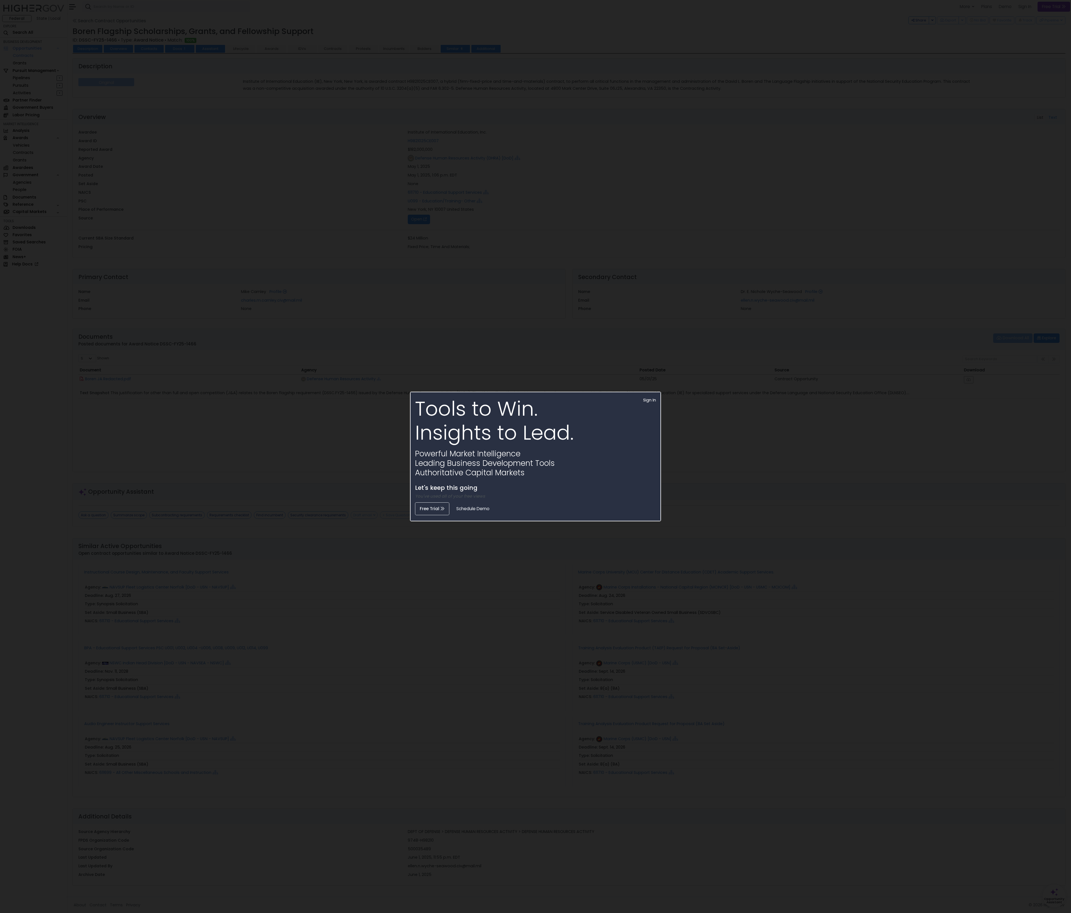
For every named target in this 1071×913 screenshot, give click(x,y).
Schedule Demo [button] (472, 509)
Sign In (649, 400)
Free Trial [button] (430, 509)
